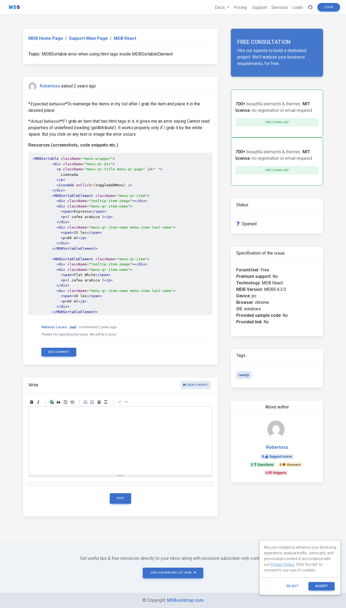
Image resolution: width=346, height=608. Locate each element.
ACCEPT (321, 586)
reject (292, 586)
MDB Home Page (45, 38)
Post (120, 498)
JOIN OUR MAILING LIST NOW (170, 572)
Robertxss (50, 86)
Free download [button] (277, 122)
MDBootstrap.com (185, 600)
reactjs (243, 375)
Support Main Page (88, 38)
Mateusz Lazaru (54, 327)
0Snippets (276, 473)
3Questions (262, 465)
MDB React (125, 38)
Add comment (58, 352)
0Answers (290, 465)
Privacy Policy (282, 564)
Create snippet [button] (197, 385)
